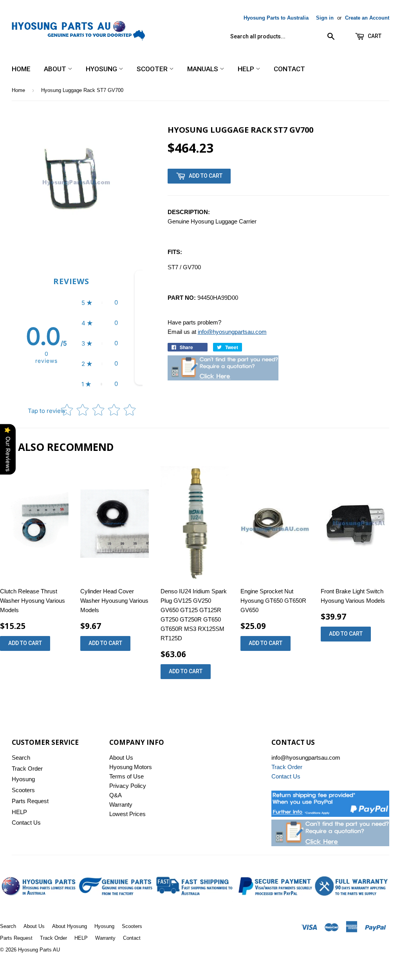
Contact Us (26, 822)
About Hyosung (69, 926)
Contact (289, 69)
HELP (247, 69)
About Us (121, 757)
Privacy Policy (127, 785)
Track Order (27, 768)
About (56, 69)
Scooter (153, 69)
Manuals (203, 69)
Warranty (120, 804)
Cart (374, 36)
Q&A (115, 795)
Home (21, 69)
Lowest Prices (127, 814)
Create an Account (367, 18)
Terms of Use (126, 776)
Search (21, 757)
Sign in (325, 18)
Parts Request (30, 801)
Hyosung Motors (130, 767)
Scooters (23, 790)
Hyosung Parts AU (39, 950)
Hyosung (102, 69)
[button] (100, 302)
